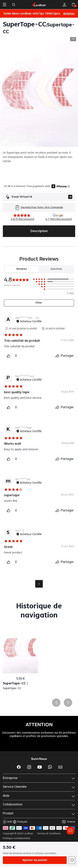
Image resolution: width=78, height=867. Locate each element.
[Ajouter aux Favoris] (72, 860)
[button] (56, 702)
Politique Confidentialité (16, 838)
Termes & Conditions (49, 833)
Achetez (69, 13)
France (71, 821)
